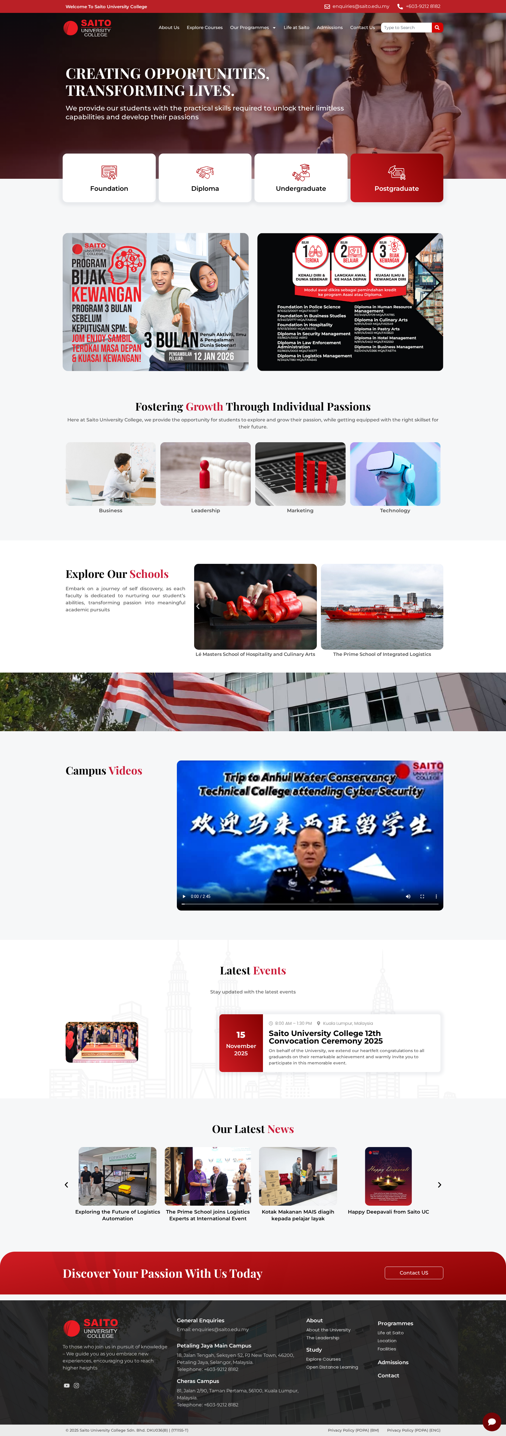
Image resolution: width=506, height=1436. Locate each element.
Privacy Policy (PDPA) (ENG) (413, 1430)
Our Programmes (249, 27)
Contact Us (362, 27)
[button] (66, 469)
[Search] (437, 28)
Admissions (330, 27)
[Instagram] (76, 1385)
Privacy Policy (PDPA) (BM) (354, 1430)
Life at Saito (297, 27)
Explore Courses (205, 27)
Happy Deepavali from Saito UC (388, 1212)
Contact (388, 1375)
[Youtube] (67, 1385)
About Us (169, 27)
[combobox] (406, 28)
